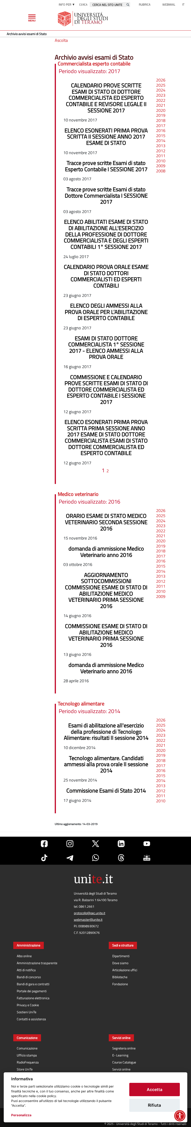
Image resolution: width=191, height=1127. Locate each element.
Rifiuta (154, 1105)
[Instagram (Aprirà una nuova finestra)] (69, 843)
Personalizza (21, 1115)
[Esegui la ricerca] (128, 4)
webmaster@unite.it (88, 919)
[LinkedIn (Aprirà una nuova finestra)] (121, 843)
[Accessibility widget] (179, 1115)
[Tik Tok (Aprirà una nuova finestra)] (44, 857)
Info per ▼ (67, 4)
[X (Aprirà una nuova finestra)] (95, 843)
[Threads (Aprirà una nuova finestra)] (121, 857)
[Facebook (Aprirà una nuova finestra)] (44, 843)
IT (183, 4)
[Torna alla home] (83, 18)
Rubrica (144, 4)
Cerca (83, 4)
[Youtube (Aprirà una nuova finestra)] (146, 843)
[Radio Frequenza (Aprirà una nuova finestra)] (146, 857)
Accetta (154, 1089)
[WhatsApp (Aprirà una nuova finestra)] (95, 857)
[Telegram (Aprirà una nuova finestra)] (69, 857)
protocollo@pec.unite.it (89, 913)
